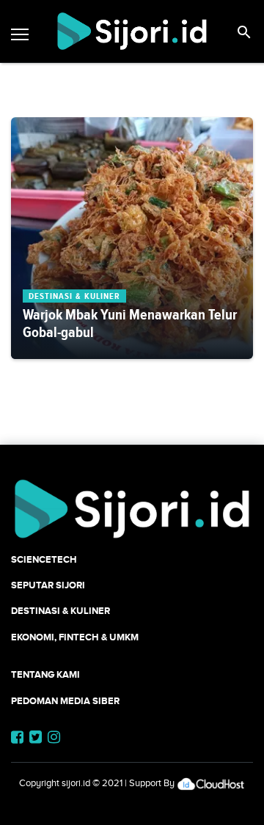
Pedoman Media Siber (65, 700)
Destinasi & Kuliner (60, 610)
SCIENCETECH (44, 559)
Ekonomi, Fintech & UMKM (75, 637)
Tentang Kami (45, 674)
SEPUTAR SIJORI (48, 585)
